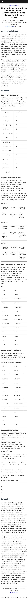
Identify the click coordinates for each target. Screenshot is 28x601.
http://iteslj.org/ (14, 592)
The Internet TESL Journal (14, 5)
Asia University (9, 26)
